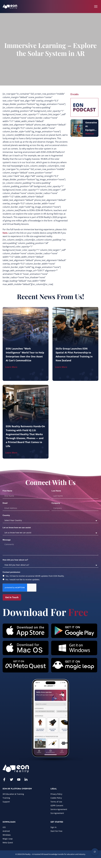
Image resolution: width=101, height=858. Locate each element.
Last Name (56, 491)
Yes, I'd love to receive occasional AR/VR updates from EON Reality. (35, 576)
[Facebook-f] (4, 779)
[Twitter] (11, 779)
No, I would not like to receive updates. (23, 579)
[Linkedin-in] (26, 779)
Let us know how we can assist (17, 527)
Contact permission (11, 572)
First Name (7, 491)
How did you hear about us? (15, 560)
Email (5, 503)
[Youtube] (18, 779)
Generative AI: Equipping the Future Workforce (91, 126)
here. (6, 232)
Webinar (89, 133)
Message (7, 540)
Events (74, 94)
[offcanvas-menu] (95, 6)
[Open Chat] (94, 851)
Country (6, 515)
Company (56, 503)
